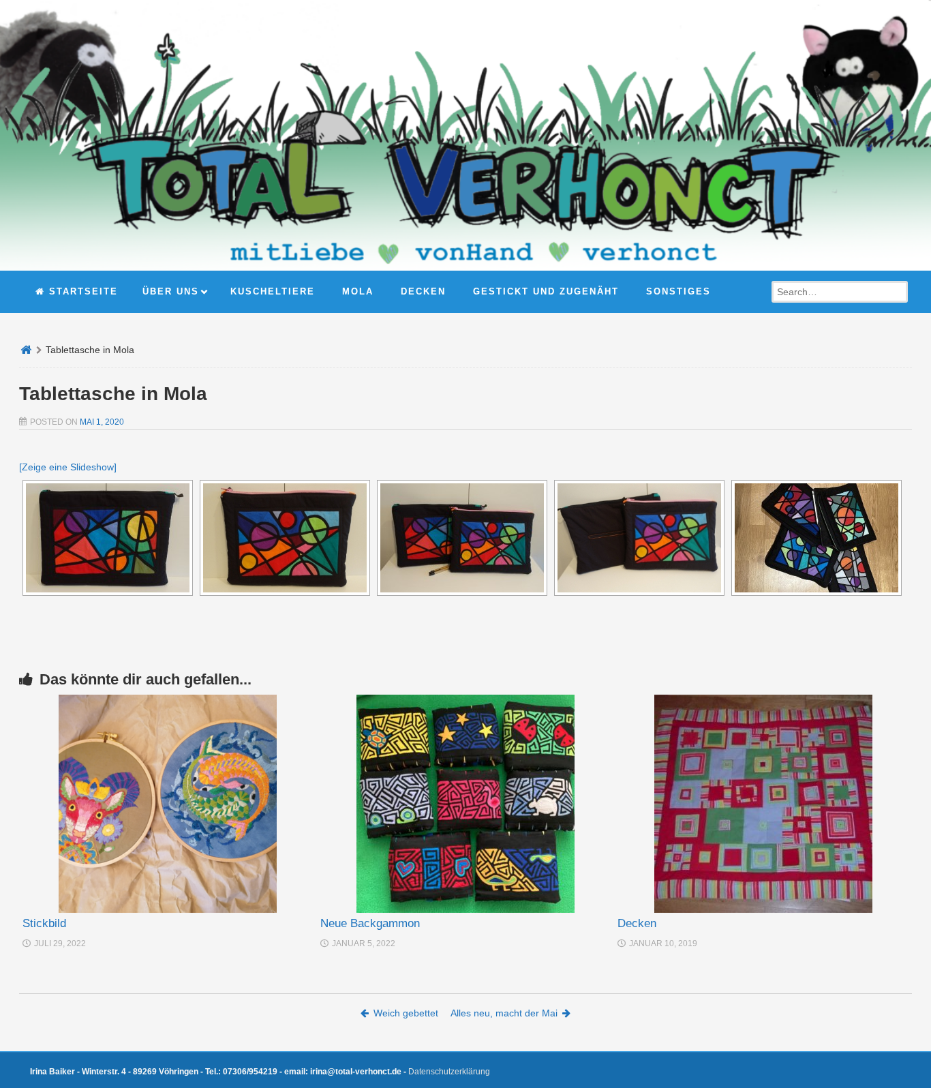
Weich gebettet (405, 1013)
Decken (636, 923)
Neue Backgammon (370, 923)
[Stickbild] (168, 804)
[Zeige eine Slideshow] (68, 467)
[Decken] (763, 804)
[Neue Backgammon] (465, 804)
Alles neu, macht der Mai (504, 1013)
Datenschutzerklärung (449, 1071)
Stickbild (44, 923)
